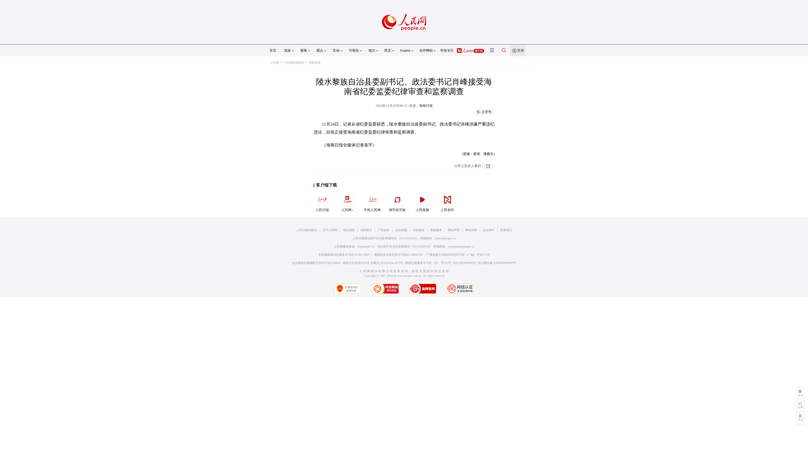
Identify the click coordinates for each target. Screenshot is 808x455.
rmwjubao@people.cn (461, 246)
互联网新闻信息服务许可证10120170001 (344, 254)
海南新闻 (314, 62)
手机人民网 (372, 210)
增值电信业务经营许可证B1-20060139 (398, 254)
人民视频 (422, 210)
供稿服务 (419, 230)
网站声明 (454, 230)
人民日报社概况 (306, 230)
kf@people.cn (365, 246)
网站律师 (471, 230)
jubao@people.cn (445, 238)
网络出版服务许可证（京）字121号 (428, 263)
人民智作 (447, 210)
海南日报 (426, 105)
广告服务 (384, 230)
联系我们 (506, 230)
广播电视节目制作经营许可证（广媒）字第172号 (458, 254)
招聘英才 (366, 230)
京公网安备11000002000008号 (497, 263)
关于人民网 (330, 230)
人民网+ (347, 210)
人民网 (274, 62)
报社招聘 (349, 230)
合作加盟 (401, 230)
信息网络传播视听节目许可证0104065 (316, 263)
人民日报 (322, 210)
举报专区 (447, 50)
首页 (273, 50)
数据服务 (436, 230)
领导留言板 (397, 210)
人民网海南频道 (293, 62)
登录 (520, 50)
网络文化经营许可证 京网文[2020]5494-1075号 (373, 263)
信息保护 (488, 230)
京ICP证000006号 (464, 263)
